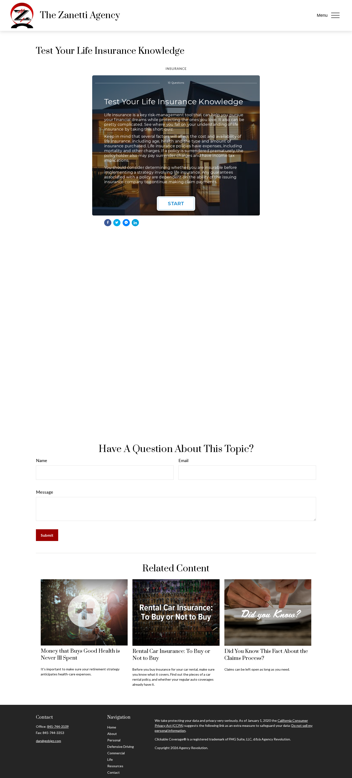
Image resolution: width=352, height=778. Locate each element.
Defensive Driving (120, 747)
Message (44, 492)
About (112, 734)
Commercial (116, 753)
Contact (113, 772)
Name (41, 460)
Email (183, 460)
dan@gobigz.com (48, 741)
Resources (115, 766)
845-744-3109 (58, 726)
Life (110, 759)
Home (111, 727)
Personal (113, 740)
